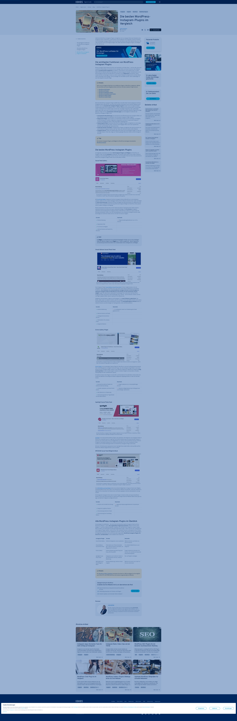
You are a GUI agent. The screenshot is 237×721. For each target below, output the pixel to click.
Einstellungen (75, 707)
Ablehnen (214, 708)
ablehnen (23, 708)
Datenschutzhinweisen (146, 707)
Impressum (5, 711)
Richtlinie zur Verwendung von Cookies (130, 707)
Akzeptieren (12, 709)
